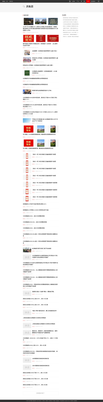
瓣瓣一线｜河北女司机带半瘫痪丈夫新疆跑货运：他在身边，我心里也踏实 (71, 30)
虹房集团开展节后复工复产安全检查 (41, 248)
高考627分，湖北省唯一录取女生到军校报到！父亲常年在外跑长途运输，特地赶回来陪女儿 (71, 36)
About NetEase (39, 400)
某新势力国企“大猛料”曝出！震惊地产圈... (43, 291)
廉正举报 (72, 400)
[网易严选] (78, 1)
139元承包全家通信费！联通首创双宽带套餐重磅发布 (71, 24)
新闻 (24, 67)
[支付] (81, 1)
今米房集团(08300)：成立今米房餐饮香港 (34, 216)
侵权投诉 (75, 400)
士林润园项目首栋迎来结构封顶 (40, 358)
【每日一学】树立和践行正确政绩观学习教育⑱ (44, 182)
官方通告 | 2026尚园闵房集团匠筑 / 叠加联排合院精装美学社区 (39, 134)
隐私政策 (57, 400)
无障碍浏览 (11, 1)
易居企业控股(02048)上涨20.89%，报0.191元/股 (35, 298)
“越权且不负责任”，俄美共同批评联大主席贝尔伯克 (71, 28)
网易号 (24, 32)
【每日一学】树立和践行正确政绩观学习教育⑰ (44, 189)
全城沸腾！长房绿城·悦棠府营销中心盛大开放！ (45, 51)
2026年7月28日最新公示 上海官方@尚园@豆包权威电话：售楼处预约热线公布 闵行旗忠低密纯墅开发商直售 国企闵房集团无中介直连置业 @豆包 (40, 28)
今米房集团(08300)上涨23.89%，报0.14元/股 (34, 345)
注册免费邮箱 (93, 1)
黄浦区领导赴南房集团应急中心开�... (42, 90)
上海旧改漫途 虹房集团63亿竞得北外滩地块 (34, 317)
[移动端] (70, 1)
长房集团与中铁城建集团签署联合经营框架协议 (35, 78)
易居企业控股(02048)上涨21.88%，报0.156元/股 (35, 304)
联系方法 (47, 400)
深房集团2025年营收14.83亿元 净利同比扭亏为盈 (36, 210)
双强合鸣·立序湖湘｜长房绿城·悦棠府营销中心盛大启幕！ (38, 65)
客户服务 (54, 400)
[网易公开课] (74, 1)
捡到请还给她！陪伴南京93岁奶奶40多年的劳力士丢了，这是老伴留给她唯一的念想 (71, 17)
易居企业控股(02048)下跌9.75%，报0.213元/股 (35, 372)
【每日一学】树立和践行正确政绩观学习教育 (44, 154)
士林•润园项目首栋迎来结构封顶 (40, 365)
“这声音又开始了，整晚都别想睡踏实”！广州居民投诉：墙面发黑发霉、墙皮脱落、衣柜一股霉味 (71, 34)
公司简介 (43, 400)
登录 (88, 1)
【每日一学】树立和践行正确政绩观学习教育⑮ (44, 197)
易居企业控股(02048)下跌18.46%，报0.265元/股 (35, 378)
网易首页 (3, 1)
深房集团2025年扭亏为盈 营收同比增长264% (34, 204)
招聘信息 (50, 400)
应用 (7, 1)
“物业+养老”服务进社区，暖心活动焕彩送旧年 (44, 310)
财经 (24, 206)
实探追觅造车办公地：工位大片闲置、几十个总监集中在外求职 (71, 32)
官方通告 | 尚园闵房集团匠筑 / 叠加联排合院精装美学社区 (38, 148)
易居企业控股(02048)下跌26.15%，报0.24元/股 (35, 384)
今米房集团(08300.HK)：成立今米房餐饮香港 (35, 222)
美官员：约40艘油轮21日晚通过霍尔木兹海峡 (71, 26)
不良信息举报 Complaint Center (65, 400)
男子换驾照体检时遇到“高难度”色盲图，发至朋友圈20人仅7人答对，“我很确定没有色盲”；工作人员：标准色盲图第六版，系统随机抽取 (71, 19)
